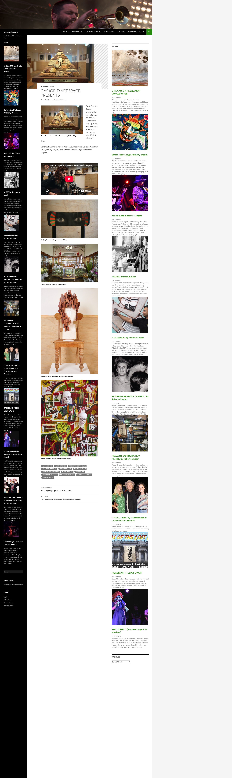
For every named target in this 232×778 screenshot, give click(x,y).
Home (65, 32)
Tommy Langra (48, 477)
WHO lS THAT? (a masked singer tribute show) (13, 454)
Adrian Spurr (47, 466)
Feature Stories (77, 32)
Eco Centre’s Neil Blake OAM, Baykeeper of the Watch (61, 498)
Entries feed (7, 600)
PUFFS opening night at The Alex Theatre (56, 489)
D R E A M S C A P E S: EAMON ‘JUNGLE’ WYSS (13, 69)
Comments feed (9, 603)
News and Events (47, 86)
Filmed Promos (109, 32)
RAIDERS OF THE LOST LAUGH (127, 572)
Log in (5, 597)
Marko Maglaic (80, 469)
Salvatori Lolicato (67, 474)
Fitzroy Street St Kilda (77, 466)
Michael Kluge (67, 472)
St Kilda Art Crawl (84, 474)
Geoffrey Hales (65, 469)
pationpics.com (11, 32)
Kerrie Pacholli (60, 100)
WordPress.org (8, 606)
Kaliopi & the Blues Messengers (127, 215)
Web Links (121, 32)
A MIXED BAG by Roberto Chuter (128, 337)
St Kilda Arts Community (136, 32)
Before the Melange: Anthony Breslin (129, 154)
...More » (15, 89)
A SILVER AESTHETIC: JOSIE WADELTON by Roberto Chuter (13, 500)
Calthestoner (61, 466)
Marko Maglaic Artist (51, 472)
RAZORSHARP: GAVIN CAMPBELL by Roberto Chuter (13, 279)
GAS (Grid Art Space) (50, 469)
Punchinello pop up (50, 474)
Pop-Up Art (80, 472)
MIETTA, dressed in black (124, 276)
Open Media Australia (93, 32)
